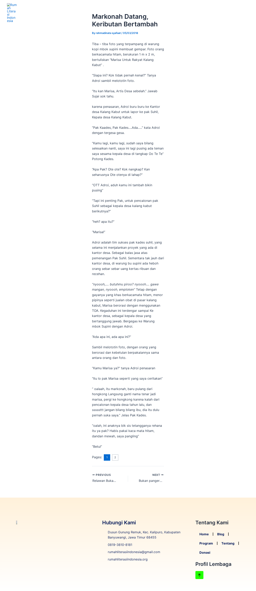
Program (202, 13)
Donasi (240, 13)
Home (171, 13)
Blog (185, 13)
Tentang (222, 13)
